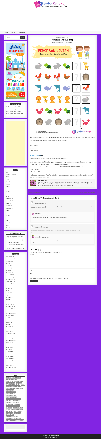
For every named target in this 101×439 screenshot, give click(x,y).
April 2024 (8, 270)
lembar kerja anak (9, 388)
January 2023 (9, 304)
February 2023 (9, 302)
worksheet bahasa (10, 415)
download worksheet (10, 383)
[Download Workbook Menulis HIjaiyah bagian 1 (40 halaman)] (15, 98)
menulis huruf (9, 407)
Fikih (7, 210)
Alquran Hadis (9, 200)
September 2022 (10, 313)
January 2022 (9, 331)
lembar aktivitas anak (63, 174)
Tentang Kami (21, 32)
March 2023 (8, 299)
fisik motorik (43, 174)
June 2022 (8, 320)
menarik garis (16, 402)
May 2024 (8, 268)
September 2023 (10, 286)
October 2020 (9, 365)
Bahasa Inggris (9, 208)
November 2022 (10, 308)
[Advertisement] (50, 19)
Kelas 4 (8, 189)
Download (41, 155)
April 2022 (8, 324)
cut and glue (8, 379)
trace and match (12, 411)
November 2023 (10, 281)
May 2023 (8, 295)
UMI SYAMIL (37, 226)
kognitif (56, 174)
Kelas (7, 172)
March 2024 (8, 272)
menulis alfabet (9, 406)
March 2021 (8, 354)
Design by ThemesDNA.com (50, 437)
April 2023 (8, 297)
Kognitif (64, 37)
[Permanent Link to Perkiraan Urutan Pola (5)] (62, 90)
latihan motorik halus (10, 386)
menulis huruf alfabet (17, 407)
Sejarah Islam (9, 222)
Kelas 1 (8, 181)
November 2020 (10, 363)
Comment (32, 254)
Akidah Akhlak (9, 198)
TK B (7, 179)
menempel (43, 175)
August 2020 (9, 369)
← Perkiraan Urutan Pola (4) (34, 192)
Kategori (13, 32)
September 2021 (10, 340)
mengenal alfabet (9, 404)
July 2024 (8, 263)
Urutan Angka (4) (16, 242)
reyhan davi (8, 248)
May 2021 (8, 349)
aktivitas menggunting (10, 378)
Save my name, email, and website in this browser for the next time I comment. (49, 278)
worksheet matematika (19, 420)
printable (20, 409)
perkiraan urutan (75, 175)
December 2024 (9, 259)
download (37, 174)
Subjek (7, 196)
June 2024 (8, 265)
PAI (7, 220)
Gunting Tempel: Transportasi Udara (14, 113)
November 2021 (9, 335)
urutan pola (85, 175)
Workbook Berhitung (11, 109)
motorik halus (67, 175)
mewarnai (8, 409)
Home (6, 32)
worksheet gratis (9, 420)
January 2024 (9, 277)
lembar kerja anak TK (80, 174)
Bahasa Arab (9, 205)
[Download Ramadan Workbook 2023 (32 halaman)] (15, 70)
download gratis (9, 381)
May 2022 (8, 322)
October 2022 (9, 311)
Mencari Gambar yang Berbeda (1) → (88, 192)
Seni (7, 225)
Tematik (8, 227)
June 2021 (8, 347)
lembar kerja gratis (90, 174)
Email (31, 273)
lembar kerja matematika (11, 395)
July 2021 (8, 345)
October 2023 (9, 283)
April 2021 (8, 351)
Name (31, 270)
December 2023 (9, 279)
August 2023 (9, 288)
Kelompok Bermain (11, 174)
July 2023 (8, 290)
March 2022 (8, 326)
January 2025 (9, 256)
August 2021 (9, 342)
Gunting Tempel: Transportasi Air (14, 111)
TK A (67, 37)
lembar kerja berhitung (11, 392)
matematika (8, 400)
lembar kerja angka (10, 390)
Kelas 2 (8, 184)
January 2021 (9, 358)
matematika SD (9, 402)
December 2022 (9, 306)
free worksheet (9, 385)
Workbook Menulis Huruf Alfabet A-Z (14, 106)
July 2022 (8, 317)
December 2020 (9, 360)
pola (81, 175)
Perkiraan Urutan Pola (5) (62, 39)
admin (54, 42)
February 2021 (9, 356)
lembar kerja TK (18, 399)
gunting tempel (49, 174)
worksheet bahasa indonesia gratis (13, 418)
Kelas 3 (8, 186)
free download (19, 383)
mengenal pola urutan (52, 175)
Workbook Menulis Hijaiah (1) (16, 240)
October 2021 (9, 338)
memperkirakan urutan (35, 175)
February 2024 (9, 274)
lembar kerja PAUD (9, 399)
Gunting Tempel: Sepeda (18, 248)
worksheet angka (17, 413)
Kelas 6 (8, 194)
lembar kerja (72, 174)
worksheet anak (45, 177)
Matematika (9, 218)
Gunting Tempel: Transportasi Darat (14, 115)
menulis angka (17, 406)
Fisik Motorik (59, 37)
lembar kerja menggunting (11, 397)
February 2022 (9, 329)
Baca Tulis (8, 203)
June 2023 (8, 292)
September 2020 (10, 367)
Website (32, 275)
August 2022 (9, 315)
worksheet (38, 177)
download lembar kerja (19, 381)
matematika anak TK (16, 400)
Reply (32, 210)
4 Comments (69, 42)
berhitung (19, 378)
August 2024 (9, 261)
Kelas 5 (8, 191)
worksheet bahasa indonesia (12, 416)
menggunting (61, 175)
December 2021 (9, 333)
